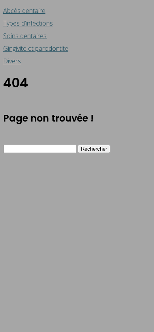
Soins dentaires (25, 35)
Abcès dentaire (24, 10)
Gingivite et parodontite (35, 48)
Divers (12, 61)
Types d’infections (28, 23)
